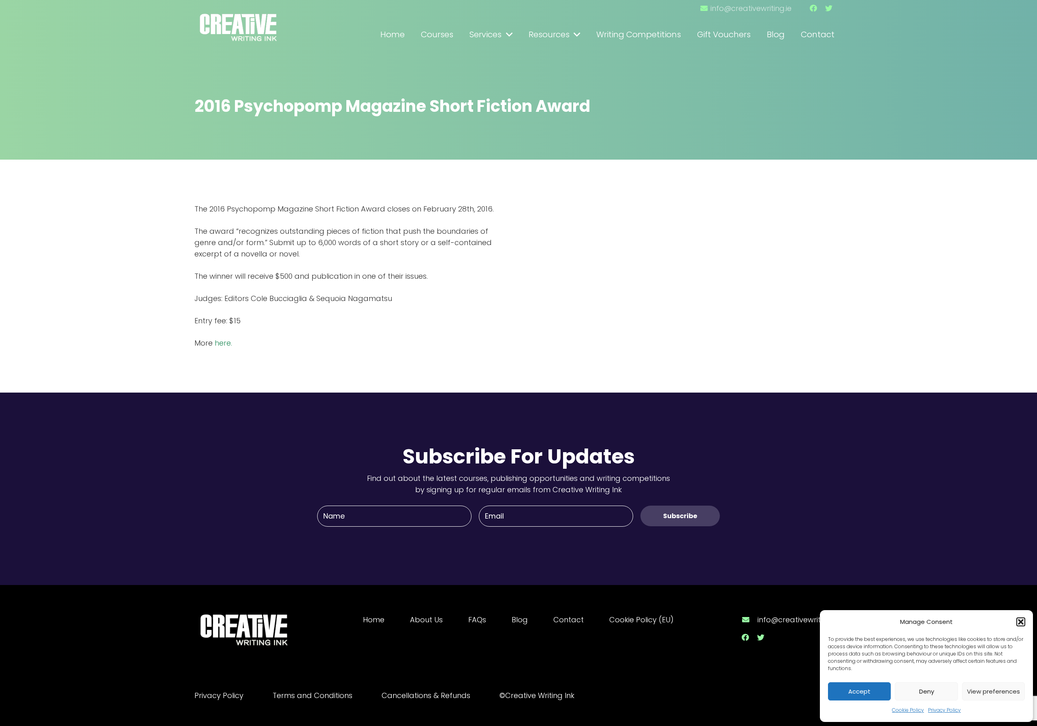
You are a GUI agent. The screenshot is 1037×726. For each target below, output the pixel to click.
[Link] (239, 23)
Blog (520, 620)
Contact (568, 620)
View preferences (993, 691)
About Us (426, 620)
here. (223, 343)
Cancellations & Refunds (426, 695)
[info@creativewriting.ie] (749, 620)
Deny (926, 691)
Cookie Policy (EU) (641, 620)
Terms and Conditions (312, 695)
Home (373, 620)
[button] (1021, 622)
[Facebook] (813, 8)
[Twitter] (828, 8)
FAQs (477, 620)
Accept (859, 691)
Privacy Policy (944, 710)
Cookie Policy (908, 710)
